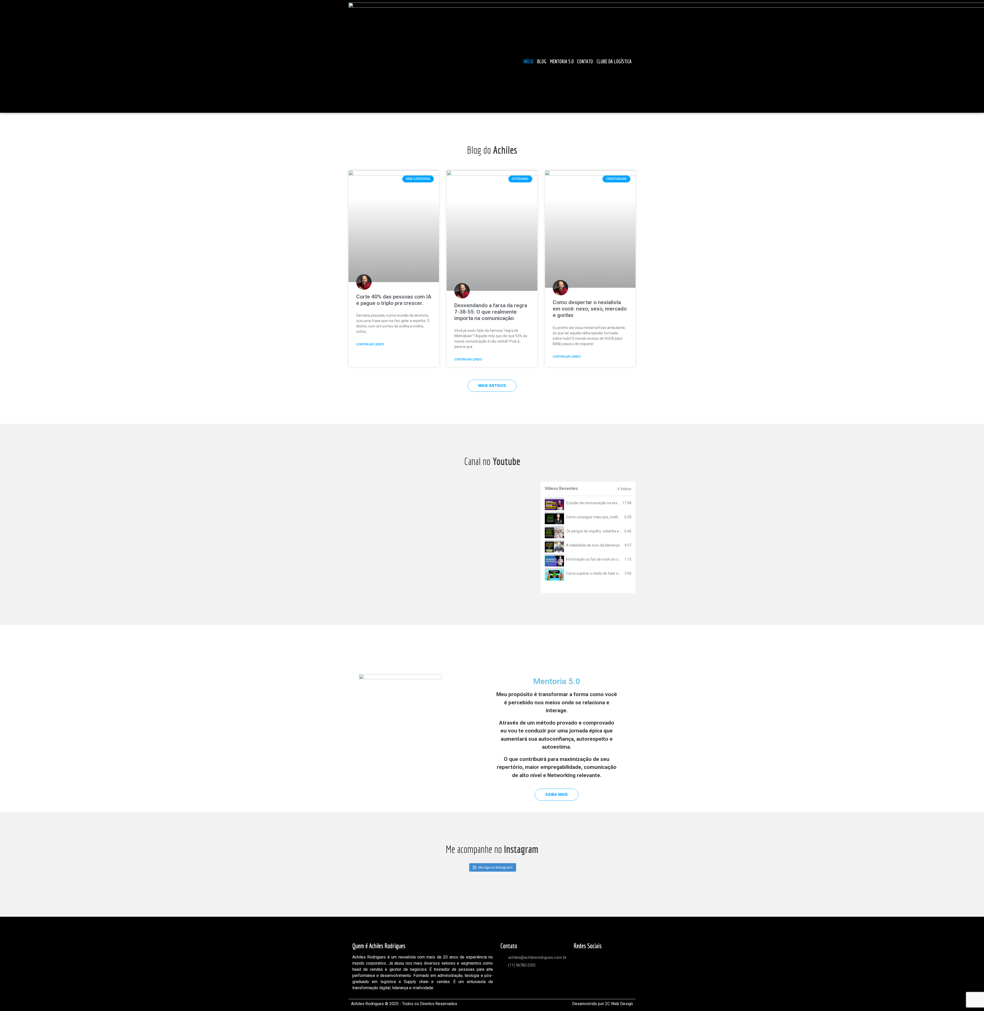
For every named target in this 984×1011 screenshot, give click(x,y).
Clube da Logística (614, 61)
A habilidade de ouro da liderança (593, 545)
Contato (585, 61)
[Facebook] (594, 50)
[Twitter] (582, 50)
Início (529, 61)
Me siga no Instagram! (495, 867)
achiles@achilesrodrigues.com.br (537, 957)
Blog (541, 61)
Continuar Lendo (370, 344)
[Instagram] (628, 50)
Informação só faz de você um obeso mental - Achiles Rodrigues (618, 559)
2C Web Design (619, 1003)
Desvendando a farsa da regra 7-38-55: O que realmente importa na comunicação (490, 311)
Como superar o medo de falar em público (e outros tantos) (614, 573)
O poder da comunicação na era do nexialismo (603, 503)
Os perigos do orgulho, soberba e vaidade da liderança (609, 531)
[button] (492, 386)
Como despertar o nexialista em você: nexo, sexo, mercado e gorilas (590, 308)
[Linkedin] (617, 50)
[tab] (588, 503)
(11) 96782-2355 (521, 965)
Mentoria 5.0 (561, 61)
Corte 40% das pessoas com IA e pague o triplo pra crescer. (393, 300)
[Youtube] (605, 50)
